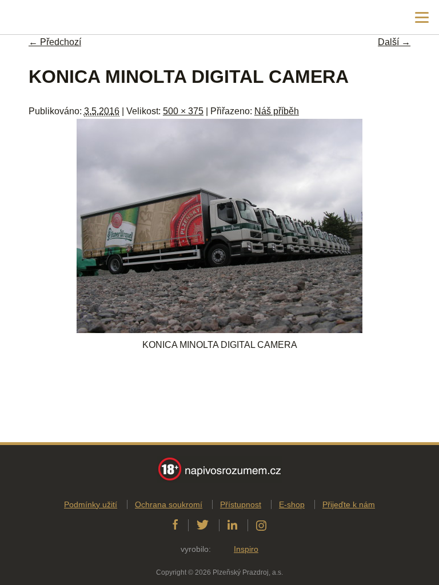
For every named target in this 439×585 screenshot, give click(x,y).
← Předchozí (55, 42)
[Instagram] (261, 525)
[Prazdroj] (56, 17)
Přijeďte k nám (348, 504)
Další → (394, 42)
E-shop (292, 504)
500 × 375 (183, 111)
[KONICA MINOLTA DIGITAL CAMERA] (219, 330)
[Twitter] (203, 525)
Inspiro (246, 549)
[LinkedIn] (232, 525)
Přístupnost (240, 504)
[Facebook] (175, 525)
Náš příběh (276, 111)
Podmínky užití (90, 504)
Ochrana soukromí (168, 504)
